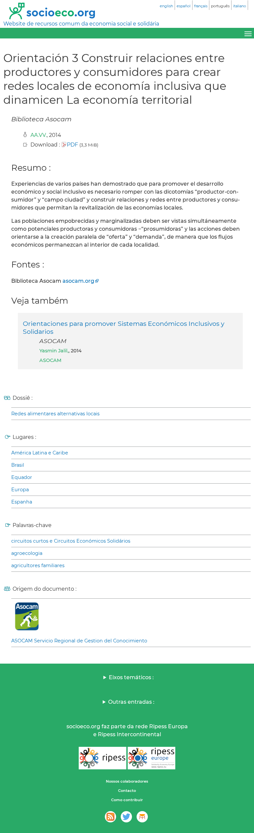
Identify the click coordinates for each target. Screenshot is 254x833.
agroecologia (26, 553)
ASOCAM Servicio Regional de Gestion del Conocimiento (79, 641)
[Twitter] (126, 816)
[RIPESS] (102, 758)
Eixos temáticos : (131, 677)
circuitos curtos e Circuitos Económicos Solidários (70, 541)
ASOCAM (50, 360)
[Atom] (110, 816)
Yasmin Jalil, (53, 351)
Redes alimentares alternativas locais (55, 414)
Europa (20, 490)
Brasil (17, 465)
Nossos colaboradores (127, 781)
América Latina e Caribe (39, 453)
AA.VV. (38, 135)
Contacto (127, 790)
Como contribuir (127, 800)
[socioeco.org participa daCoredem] (142, 816)
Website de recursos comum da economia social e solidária (81, 24)
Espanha (21, 502)
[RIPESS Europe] (151, 758)
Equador (21, 477)
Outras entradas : (131, 702)
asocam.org (78, 281)
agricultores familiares (37, 565)
